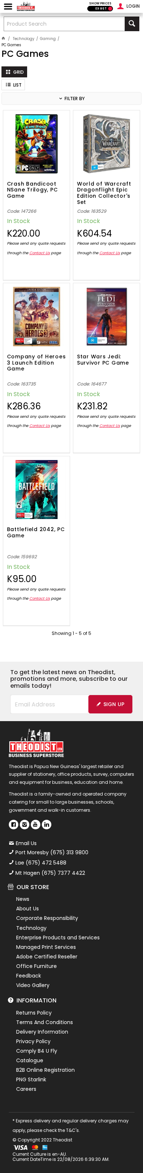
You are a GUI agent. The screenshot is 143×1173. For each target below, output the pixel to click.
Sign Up (114, 704)
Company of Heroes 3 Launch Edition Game (36, 363)
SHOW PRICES (100, 3)
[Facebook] (13, 824)
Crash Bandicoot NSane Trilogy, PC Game (32, 190)
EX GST (101, 9)
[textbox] (64, 24)
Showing (71, 633)
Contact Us (39, 253)
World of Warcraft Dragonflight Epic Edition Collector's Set (104, 192)
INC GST (110, 9)
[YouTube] (35, 824)
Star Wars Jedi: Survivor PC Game (103, 360)
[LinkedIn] (46, 824)
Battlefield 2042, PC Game (36, 532)
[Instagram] (24, 824)
